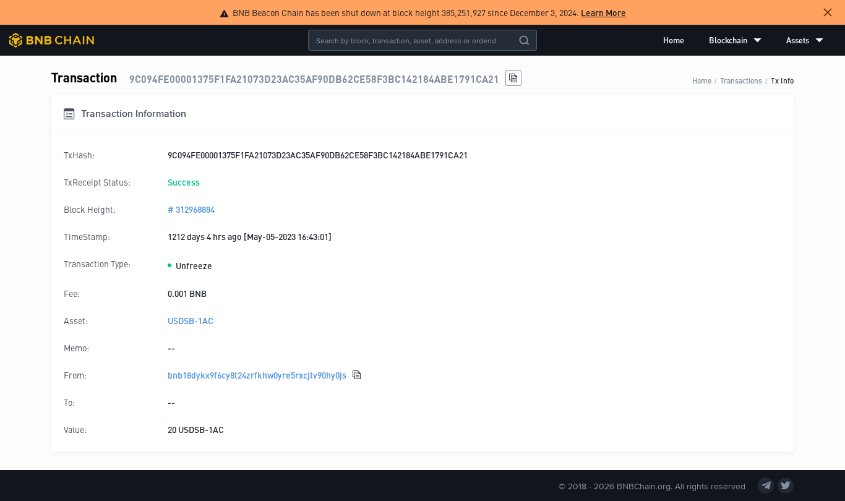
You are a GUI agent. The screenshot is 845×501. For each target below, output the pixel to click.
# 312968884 (191, 209)
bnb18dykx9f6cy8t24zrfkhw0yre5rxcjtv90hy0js (257, 375)
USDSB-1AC (190, 320)
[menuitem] (674, 40)
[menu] (743, 40)
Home (673, 40)
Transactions (741, 80)
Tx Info (782, 80)
